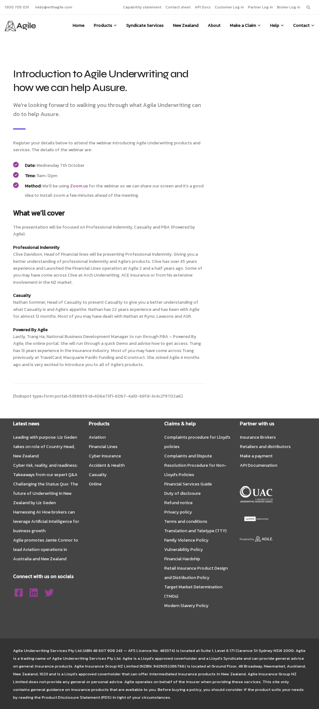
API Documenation (258, 465)
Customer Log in (229, 7)
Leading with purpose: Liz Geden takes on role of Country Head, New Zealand (45, 446)
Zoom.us (79, 186)
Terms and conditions (185, 521)
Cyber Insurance (105, 456)
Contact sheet (178, 7)
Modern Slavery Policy (186, 605)
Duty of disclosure (182, 493)
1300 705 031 (17, 7)
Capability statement (142, 7)
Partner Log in (260, 7)
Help (274, 25)
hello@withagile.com (53, 7)
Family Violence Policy (186, 540)
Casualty (98, 474)
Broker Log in (288, 7)
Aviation (97, 437)
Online (95, 484)
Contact (301, 25)
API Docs (203, 7)
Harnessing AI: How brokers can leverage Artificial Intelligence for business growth (46, 521)
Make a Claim (243, 25)
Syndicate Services (145, 25)
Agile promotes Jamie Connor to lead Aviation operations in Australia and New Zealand (45, 549)
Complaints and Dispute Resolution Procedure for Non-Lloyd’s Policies (195, 465)
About (214, 25)
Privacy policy (178, 512)
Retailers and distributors (265, 446)
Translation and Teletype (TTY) (195, 531)
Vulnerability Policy (183, 549)
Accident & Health (107, 465)
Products (103, 25)
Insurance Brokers (258, 437)
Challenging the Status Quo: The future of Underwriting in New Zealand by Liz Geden (45, 493)
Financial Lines (103, 446)
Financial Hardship (182, 559)
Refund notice (178, 502)
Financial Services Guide (188, 484)
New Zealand (185, 25)
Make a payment (256, 456)
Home (78, 25)
